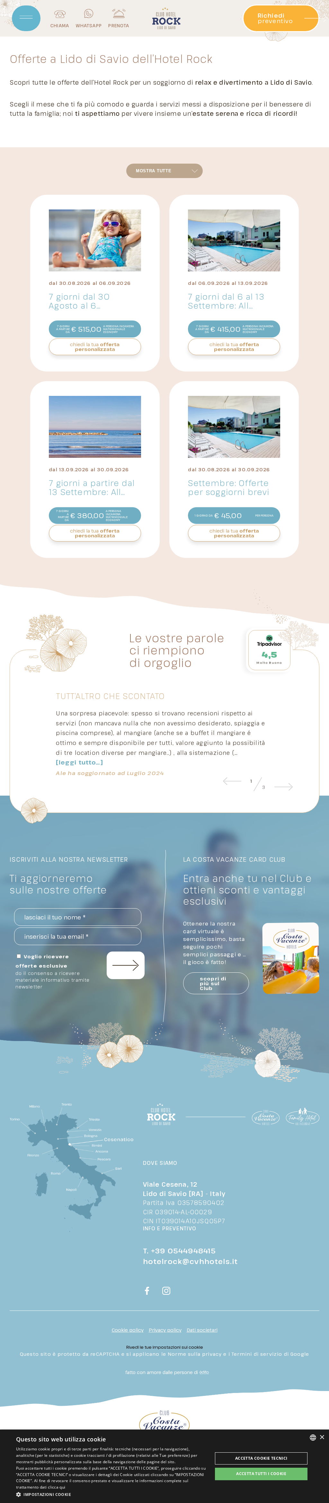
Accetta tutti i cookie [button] (261, 1473)
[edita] (203, 1372)
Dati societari (202, 1330)
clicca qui (56, 1487)
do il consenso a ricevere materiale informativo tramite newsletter (52, 980)
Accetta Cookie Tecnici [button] (261, 1458)
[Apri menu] (26, 18)
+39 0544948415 (183, 1250)
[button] (111, 1494)
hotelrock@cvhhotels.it (190, 1261)
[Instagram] (166, 1291)
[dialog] (164, 1466)
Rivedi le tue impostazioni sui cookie (164, 1347)
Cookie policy (128, 1330)
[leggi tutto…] (79, 762)
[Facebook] (147, 1291)
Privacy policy (165, 1330)
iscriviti (126, 965)
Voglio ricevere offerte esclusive (52, 971)
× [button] (321, 1437)
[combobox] (313, 1437)
